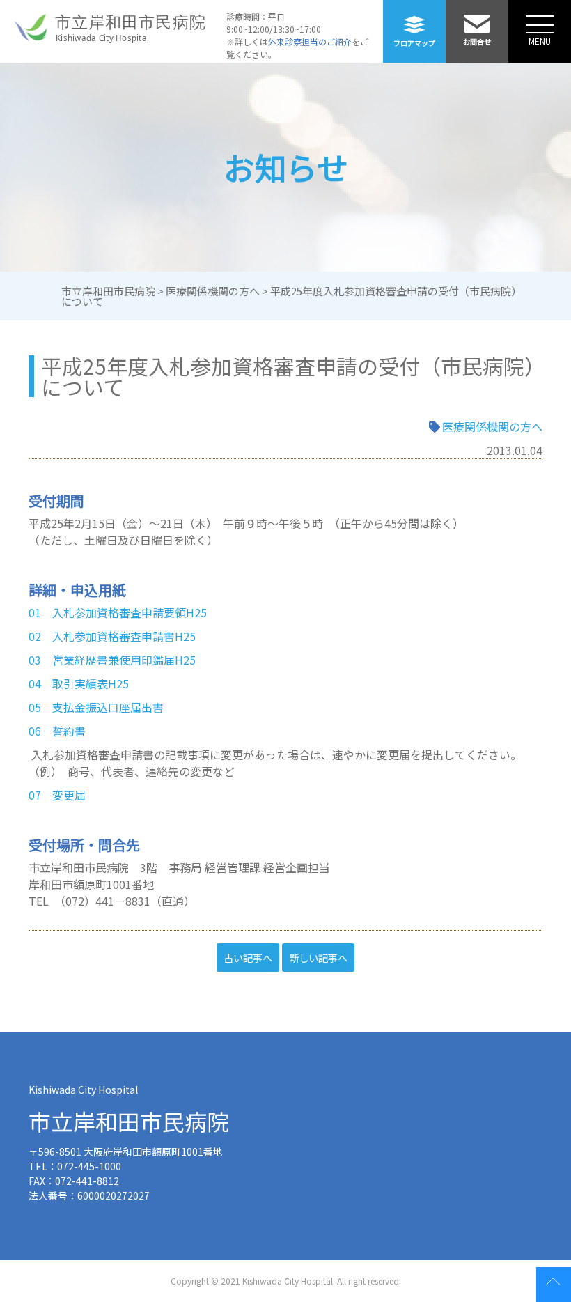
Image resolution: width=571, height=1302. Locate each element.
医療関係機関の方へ (492, 426)
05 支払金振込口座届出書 (96, 707)
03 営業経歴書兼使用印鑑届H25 (112, 659)
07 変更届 (57, 794)
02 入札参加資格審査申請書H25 (112, 636)
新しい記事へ (318, 957)
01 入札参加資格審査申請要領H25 (118, 612)
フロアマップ (414, 43)
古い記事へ (248, 957)
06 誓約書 (57, 730)
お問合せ (477, 41)
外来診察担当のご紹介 (310, 41)
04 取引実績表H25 (79, 683)
